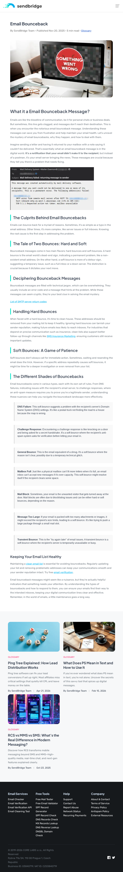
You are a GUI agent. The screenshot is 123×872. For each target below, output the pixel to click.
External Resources (102, 815)
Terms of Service (100, 803)
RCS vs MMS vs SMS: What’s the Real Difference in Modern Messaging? (33, 739)
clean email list (34, 563)
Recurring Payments (74, 815)
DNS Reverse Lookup (47, 827)
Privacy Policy (99, 807)
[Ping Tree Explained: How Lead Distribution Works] (34, 636)
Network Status (72, 811)
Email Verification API (20, 807)
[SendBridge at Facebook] (108, 858)
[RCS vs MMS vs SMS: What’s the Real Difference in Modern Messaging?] (34, 709)
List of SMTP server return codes (28, 301)
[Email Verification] (22, 5)
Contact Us (69, 803)
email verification (63, 572)
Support (67, 799)
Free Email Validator (47, 803)
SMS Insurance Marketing (61, 336)
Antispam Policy (100, 811)
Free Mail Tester (44, 799)
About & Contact (100, 799)
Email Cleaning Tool (19, 811)
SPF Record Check (46, 815)
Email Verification (17, 803)
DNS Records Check (47, 819)
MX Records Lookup (47, 823)
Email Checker (16, 799)
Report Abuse (71, 807)
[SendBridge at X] (113, 858)
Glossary (86, 30)
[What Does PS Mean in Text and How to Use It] (89, 636)
